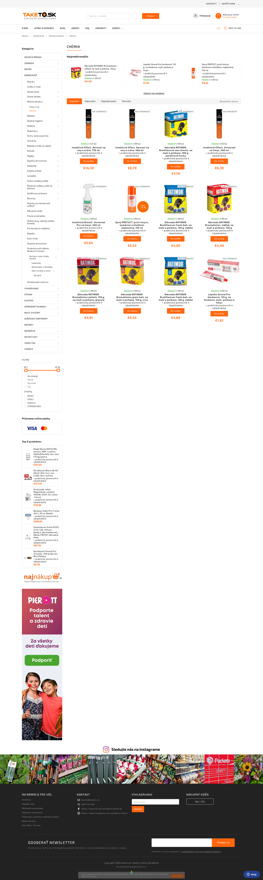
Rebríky (31, 81)
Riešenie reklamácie (32, 812)
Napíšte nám (228, 3)
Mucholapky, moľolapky (42, 267)
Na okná (37, 275)
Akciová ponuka (33, 57)
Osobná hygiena (35, 120)
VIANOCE (28, 349)
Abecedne (126, 101)
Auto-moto (32, 238)
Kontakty (211, 3)
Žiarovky (31, 198)
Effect (43, 399)
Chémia (32, 110)
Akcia (43, 379)
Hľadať (150, 16)
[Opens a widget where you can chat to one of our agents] (251, 874)
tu (95, 876)
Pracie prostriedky (36, 216)
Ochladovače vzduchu (37, 282)
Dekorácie (29, 331)
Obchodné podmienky (32, 808)
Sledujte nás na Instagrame (135, 749)
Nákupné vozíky (34, 211)
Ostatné (31, 126)
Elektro (28, 300)
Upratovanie (33, 91)
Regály (30, 156)
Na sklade (43, 376)
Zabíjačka (32, 165)
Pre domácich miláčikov (38, 228)
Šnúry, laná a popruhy (37, 135)
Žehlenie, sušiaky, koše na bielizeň (39, 187)
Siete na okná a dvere (41, 270)
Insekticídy (36, 263)
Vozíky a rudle (34, 86)
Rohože (31, 151)
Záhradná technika (35, 306)
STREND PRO (43, 406)
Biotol (43, 395)
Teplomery (32, 131)
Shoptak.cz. (142, 867)
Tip (43, 386)
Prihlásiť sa (223, 842)
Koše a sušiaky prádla (37, 181)
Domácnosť (30, 75)
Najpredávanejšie (108, 101)
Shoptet (126, 867)
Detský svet (30, 337)
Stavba (28, 294)
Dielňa (28, 69)
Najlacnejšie (90, 101)
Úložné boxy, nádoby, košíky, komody (41, 222)
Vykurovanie (31, 288)
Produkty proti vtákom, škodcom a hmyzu (38, 249)
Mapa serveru (29, 821)
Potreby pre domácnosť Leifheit (38, 204)
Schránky (31, 140)
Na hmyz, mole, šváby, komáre (39, 257)
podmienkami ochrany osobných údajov (201, 851)
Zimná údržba (33, 96)
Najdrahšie (74, 101)
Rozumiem (177, 876)
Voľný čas (29, 343)
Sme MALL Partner (31, 825)
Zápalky (31, 233)
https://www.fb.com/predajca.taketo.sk (101, 808)
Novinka (43, 383)
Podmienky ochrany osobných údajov (40, 817)
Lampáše (31, 176)
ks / (200, 801)
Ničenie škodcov (35, 101)
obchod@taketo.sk (90, 800)
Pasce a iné (34, 107)
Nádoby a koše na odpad (39, 145)
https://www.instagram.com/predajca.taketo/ (104, 813)
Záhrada (29, 63)
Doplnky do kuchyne (37, 160)
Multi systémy (32, 312)
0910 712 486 (88, 804)
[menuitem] (26, 28)
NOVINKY (28, 324)
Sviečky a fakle (34, 170)
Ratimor (43, 402)
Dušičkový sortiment (37, 193)
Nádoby (31, 115)
